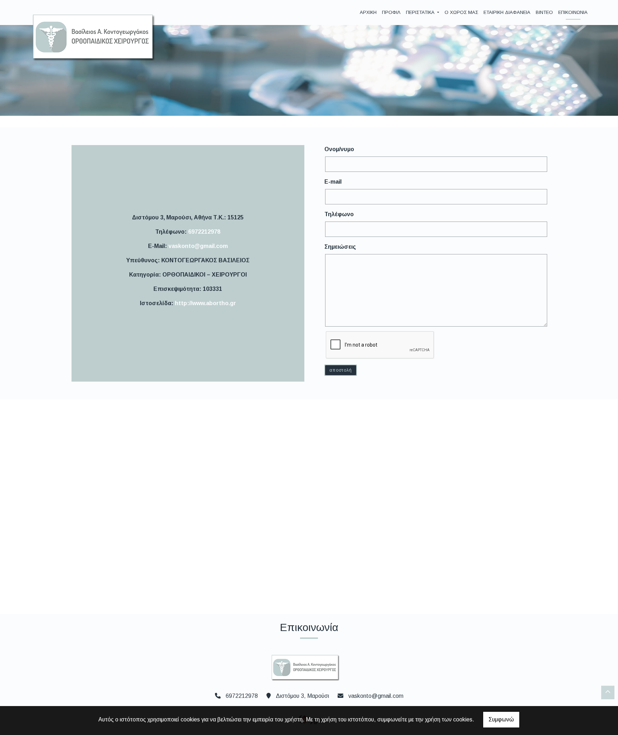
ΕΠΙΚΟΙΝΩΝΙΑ (573, 12)
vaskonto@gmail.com (198, 246)
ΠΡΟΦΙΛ (391, 12)
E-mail (333, 182)
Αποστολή (340, 370)
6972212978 (204, 232)
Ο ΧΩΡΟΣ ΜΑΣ (461, 12)
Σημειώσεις (340, 247)
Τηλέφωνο (339, 214)
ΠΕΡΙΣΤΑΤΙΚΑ (421, 12)
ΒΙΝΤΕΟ (544, 12)
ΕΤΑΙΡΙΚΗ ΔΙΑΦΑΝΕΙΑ (507, 12)
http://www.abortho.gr (205, 303)
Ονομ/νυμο (339, 149)
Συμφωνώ (501, 719)
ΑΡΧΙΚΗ (368, 12)
